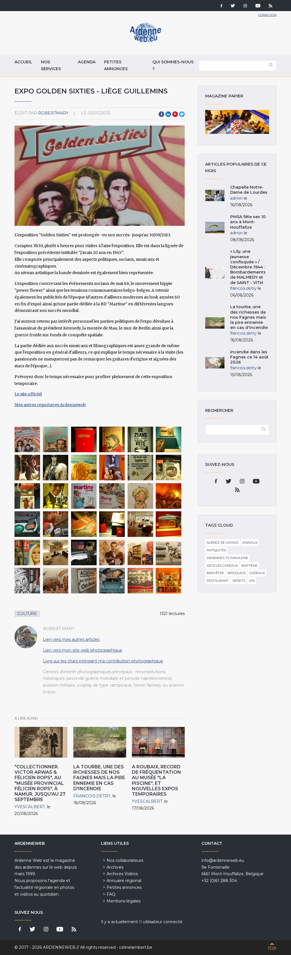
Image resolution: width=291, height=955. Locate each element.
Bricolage (237, 573)
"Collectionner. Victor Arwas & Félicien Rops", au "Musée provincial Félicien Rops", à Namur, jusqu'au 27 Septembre (39, 783)
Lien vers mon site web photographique (82, 650)
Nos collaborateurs (125, 860)
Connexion (267, 15)
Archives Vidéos (122, 873)
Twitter (182, 114)
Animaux (249, 543)
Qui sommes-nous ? (173, 65)
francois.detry (92, 795)
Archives (115, 867)
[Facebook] (221, 6)
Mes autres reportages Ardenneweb (50, 404)
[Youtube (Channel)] (258, 6)
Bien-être (215, 573)
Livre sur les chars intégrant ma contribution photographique (103, 661)
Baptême (249, 566)
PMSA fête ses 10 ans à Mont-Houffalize (248, 222)
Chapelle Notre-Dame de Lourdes (248, 190)
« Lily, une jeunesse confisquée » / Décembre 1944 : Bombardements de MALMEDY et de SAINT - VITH (248, 267)
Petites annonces (116, 65)
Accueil (23, 61)
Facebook (161, 114)
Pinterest (175, 114)
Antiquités (216, 550)
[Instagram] (245, 6)
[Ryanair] (168, 552)
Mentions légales (123, 901)
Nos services (51, 65)
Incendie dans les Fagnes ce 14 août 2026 (249, 357)
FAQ (111, 894)
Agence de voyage (222, 543)
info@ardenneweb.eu (222, 860)
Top (272, 948)
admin (236, 198)
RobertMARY (53, 113)
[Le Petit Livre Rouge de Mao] (84, 439)
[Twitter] (233, 6)
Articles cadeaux (222, 566)
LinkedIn (168, 114)
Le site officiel (28, 394)
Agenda (86, 61)
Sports (238, 581)
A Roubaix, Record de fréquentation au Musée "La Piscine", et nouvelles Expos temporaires (156, 780)
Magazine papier (237, 122)
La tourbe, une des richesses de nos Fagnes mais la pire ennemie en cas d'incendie (99, 777)
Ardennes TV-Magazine (227, 558)
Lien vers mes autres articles (71, 639)
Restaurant (218, 581)
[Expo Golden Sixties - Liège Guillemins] (27, 439)
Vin (252, 581)
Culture (27, 613)
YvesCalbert (29, 806)
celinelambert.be (135, 947)
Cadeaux (257, 573)
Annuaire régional (124, 880)
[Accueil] (145, 42)
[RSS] (270, 6)
